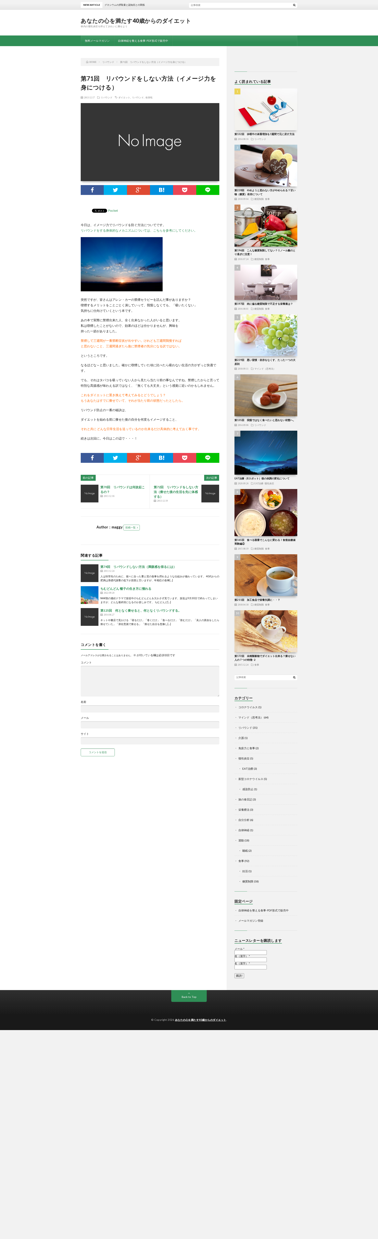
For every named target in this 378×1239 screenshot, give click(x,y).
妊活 (245, 871)
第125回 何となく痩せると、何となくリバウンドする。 (140, 610)
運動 (241, 840)
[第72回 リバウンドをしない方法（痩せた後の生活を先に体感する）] (210, 493)
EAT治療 (258, 483)
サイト (85, 733)
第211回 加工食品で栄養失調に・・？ (257, 599)
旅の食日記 (245, 799)
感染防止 (247, 789)
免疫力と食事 (246, 748)
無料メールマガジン (97, 40)
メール (85, 717)
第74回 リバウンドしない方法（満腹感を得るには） (138, 566)
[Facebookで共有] (92, 190)
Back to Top (189, 997)
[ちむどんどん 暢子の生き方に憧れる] (89, 595)
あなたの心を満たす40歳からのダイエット (136, 20)
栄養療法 (243, 809)
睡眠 (245, 850)
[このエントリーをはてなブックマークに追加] (161, 190)
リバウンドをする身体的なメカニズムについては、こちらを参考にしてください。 (139, 230)
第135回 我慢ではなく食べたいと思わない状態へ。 (265, 420)
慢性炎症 (269, 483)
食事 (267, 199)
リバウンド (106, 97)
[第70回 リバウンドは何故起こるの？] (89, 493)
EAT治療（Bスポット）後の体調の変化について (262, 478)
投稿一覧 (130, 527)
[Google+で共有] (138, 190)
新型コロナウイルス (250, 779)
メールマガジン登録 (250, 920)
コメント (86, 662)
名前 (83, 702)
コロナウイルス (248, 707)
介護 (241, 738)
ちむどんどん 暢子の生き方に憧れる (125, 588)
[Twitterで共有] (115, 190)
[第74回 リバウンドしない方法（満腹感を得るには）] (89, 573)
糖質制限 (259, 199)
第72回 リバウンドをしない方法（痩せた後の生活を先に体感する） (176, 491)
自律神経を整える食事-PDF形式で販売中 (143, 40)
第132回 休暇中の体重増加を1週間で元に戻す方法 (264, 134)
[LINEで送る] (207, 190)
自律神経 (243, 830)
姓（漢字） (242, 956)
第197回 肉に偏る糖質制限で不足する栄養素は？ (263, 303)
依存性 (149, 97)
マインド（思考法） (265, 368)
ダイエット (124, 97)
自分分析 (243, 820)
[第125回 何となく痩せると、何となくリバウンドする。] (89, 617)
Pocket (113, 210)
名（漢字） (242, 963)
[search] (294, 5)
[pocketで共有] (184, 190)
